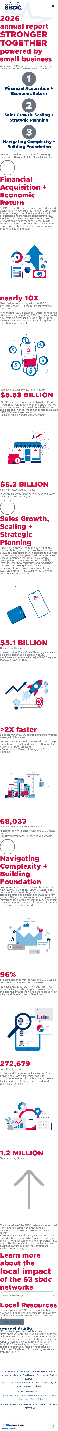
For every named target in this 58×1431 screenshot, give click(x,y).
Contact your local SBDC (12, 1383)
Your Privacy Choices (16, 1425)
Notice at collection (9, 1428)
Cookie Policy (37, 1399)
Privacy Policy (43, 1396)
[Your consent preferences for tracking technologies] (53, 1426)
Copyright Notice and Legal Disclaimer (18, 1396)
